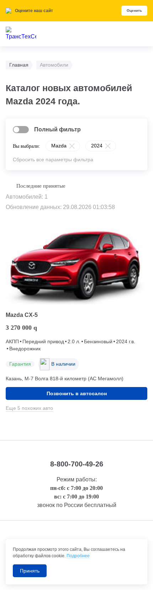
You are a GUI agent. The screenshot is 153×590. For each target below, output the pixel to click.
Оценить (134, 10)
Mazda (59, 145)
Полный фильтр (57, 129)
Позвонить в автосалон (77, 393)
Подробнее (78, 555)
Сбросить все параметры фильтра (53, 159)
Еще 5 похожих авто (29, 408)
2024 (96, 145)
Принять (29, 571)
